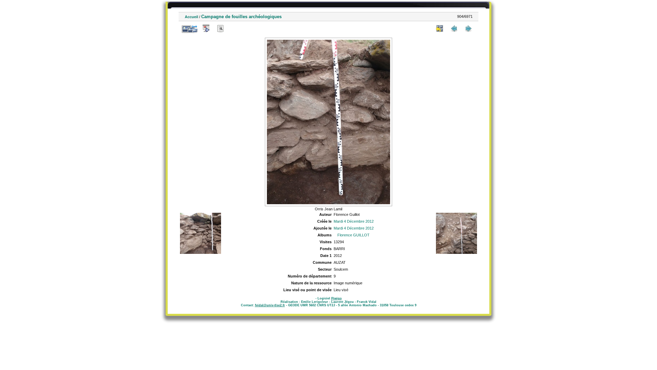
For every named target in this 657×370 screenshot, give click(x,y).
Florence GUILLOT (353, 235)
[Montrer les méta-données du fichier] (220, 28)
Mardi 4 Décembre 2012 (354, 221)
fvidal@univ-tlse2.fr (270, 305)
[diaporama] (206, 28)
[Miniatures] (440, 28)
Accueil (191, 17)
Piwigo (336, 298)
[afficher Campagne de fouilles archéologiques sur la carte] (235, 28)
